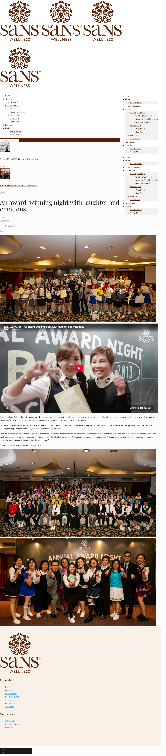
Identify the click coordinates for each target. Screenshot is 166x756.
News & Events (16, 102)
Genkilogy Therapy (18, 112)
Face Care (14, 119)
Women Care (15, 115)
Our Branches (16, 132)
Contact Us (15, 135)
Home (7, 96)
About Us (9, 99)
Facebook (32, 445)
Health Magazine (12, 106)
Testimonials (15, 122)
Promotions (10, 125)
